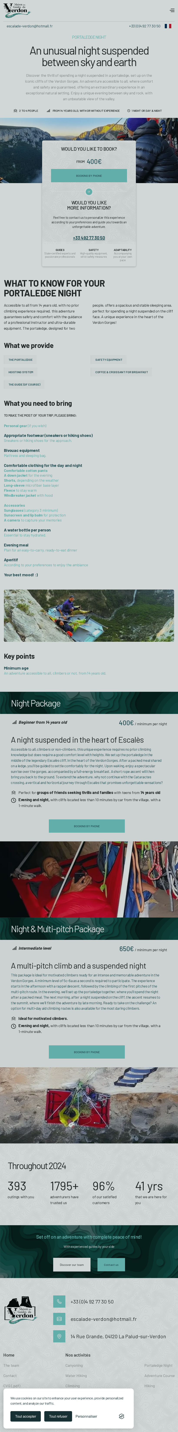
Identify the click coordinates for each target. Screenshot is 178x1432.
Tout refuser (58, 1416)
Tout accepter (25, 1416)
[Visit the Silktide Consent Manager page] (121, 1416)
